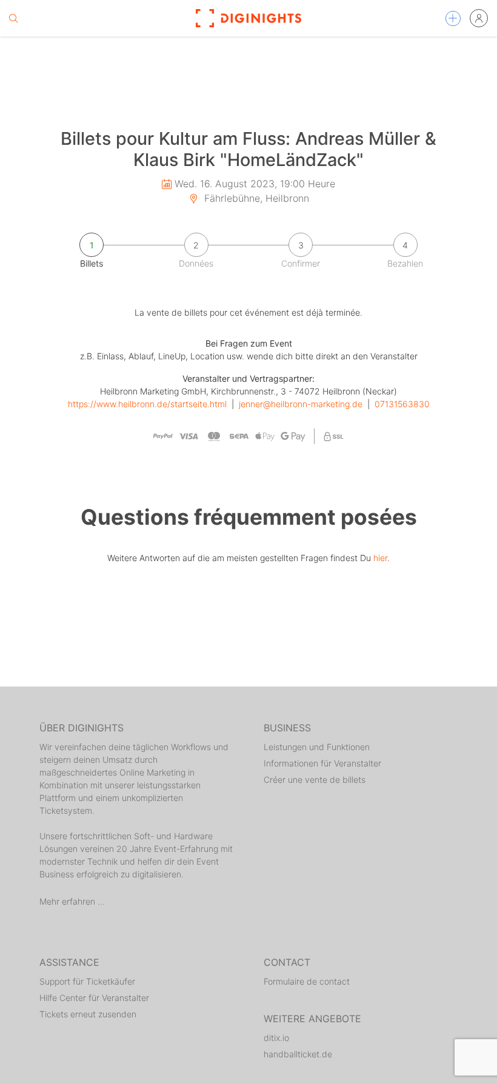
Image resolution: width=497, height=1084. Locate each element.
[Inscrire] (479, 18)
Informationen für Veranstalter (322, 763)
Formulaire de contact (307, 981)
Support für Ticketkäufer (87, 981)
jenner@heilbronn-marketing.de (300, 404)
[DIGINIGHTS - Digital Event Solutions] (248, 18)
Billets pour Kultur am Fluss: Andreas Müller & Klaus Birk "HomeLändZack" (248, 149)
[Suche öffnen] (13, 18)
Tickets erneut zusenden (87, 1014)
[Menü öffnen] (453, 18)
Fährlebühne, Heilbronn (255, 198)
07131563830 (402, 404)
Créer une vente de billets (314, 779)
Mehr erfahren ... (72, 901)
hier (380, 558)
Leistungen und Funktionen (317, 747)
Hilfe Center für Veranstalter (94, 998)
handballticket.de (298, 1054)
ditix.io (276, 1037)
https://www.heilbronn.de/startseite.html (147, 404)
